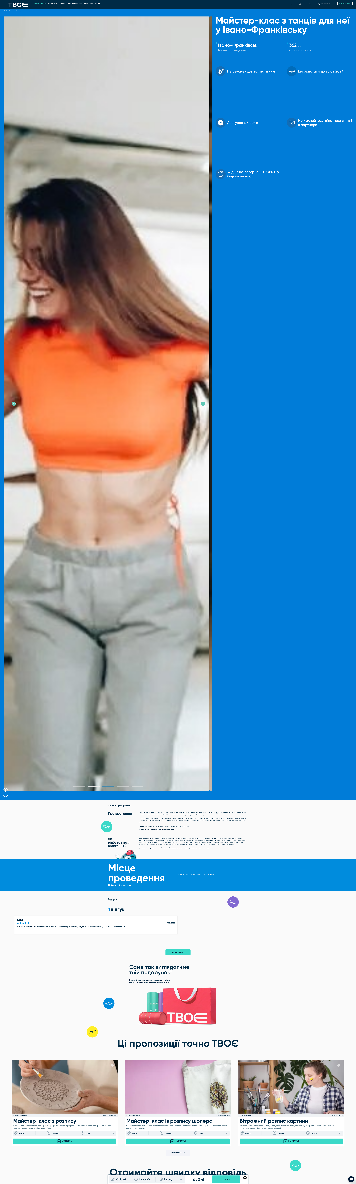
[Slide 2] (108, 786)
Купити (227, 1179)
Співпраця (62, 3)
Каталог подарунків (40, 3)
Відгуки (86, 3)
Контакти (97, 3)
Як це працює (52, 3)
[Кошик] (301, 3)
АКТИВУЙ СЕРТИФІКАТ (345, 3)
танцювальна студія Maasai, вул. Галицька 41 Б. (196, 874)
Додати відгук (178, 952)
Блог (91, 3)
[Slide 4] (137, 786)
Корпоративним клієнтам (74, 3)
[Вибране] (311, 4)
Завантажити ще (178, 1153)
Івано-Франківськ (237, 45)
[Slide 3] (123, 786)
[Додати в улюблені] (245, 1177)
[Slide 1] (79, 786)
